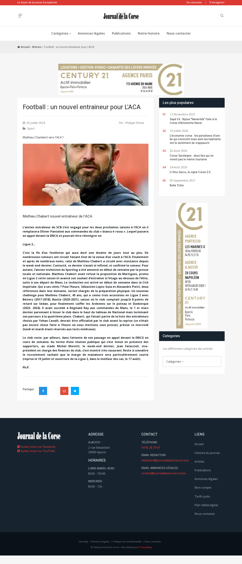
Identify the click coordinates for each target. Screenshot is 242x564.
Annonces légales (91, 33)
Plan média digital (206, 505)
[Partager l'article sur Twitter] (75, 391)
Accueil (25, 47)
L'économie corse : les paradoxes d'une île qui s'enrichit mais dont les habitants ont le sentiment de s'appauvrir (195, 139)
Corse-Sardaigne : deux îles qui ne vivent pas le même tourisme (191, 158)
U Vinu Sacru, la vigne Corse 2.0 (190, 172)
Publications (121, 33)
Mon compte (203, 487)
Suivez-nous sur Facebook (37, 447)
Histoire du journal (207, 453)
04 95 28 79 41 (150, 448)
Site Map (83, 541)
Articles (36, 47)
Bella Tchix (177, 185)
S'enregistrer (217, 2)
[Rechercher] (222, 16)
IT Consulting (144, 547)
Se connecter (194, 2)
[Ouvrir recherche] (20, 15)
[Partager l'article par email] (64, 391)
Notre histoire (149, 33)
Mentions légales (100, 541)
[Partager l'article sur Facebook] (43, 391)
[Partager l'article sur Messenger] (54, 388)
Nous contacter (179, 33)
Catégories (59, 33)
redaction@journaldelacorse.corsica (164, 460)
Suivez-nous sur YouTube (37, 451)
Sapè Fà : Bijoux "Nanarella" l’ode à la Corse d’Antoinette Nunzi (193, 121)
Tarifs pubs (202, 496)
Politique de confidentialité (127, 541)
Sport (31, 128)
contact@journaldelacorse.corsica (163, 473)
